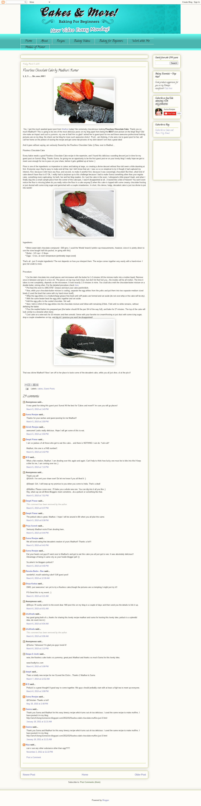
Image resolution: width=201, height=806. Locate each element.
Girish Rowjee (32, 427)
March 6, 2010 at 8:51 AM (37, 609)
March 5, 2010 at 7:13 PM (37, 467)
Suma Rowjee (32, 414)
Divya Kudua (31, 584)
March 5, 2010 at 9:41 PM (37, 545)
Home (28, 41)
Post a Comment (33, 757)
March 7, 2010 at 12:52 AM (38, 679)
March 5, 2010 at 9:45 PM (37, 566)
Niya (28, 745)
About (44, 41)
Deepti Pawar (32, 439)
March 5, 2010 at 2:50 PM (37, 421)
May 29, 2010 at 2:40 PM (37, 704)
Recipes (61, 41)
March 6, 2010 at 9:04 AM (37, 624)
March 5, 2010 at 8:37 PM (37, 508)
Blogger (105, 800)
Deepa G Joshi (32, 654)
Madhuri (65, 129)
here (77, 285)
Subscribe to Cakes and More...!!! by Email (164, 132)
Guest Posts (49, 389)
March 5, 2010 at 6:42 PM (37, 452)
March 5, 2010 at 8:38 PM (37, 520)
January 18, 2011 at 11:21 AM (39, 722)
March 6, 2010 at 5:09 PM (37, 666)
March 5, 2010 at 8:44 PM (37, 533)
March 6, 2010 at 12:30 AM (38, 578)
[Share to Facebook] (34, 384)
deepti (28, 672)
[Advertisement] (164, 159)
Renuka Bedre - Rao (35, 571)
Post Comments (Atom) (90, 782)
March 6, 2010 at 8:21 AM (37, 596)
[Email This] (26, 384)
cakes (40, 389)
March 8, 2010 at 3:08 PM (37, 691)
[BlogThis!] (28, 384)
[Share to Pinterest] (37, 384)
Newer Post (29, 774)
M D (27, 457)
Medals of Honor (35, 47)
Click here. (168, 88)
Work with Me (140, 41)
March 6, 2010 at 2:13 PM (37, 648)
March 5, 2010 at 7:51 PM (37, 495)
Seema (29, 709)
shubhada (30, 614)
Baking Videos (82, 41)
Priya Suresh (32, 526)
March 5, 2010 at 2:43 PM (37, 409)
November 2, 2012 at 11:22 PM (39, 752)
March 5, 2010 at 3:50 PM (37, 434)
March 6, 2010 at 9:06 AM (37, 636)
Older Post (140, 774)
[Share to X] (31, 384)
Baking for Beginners (111, 41)
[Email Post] (27, 389)
